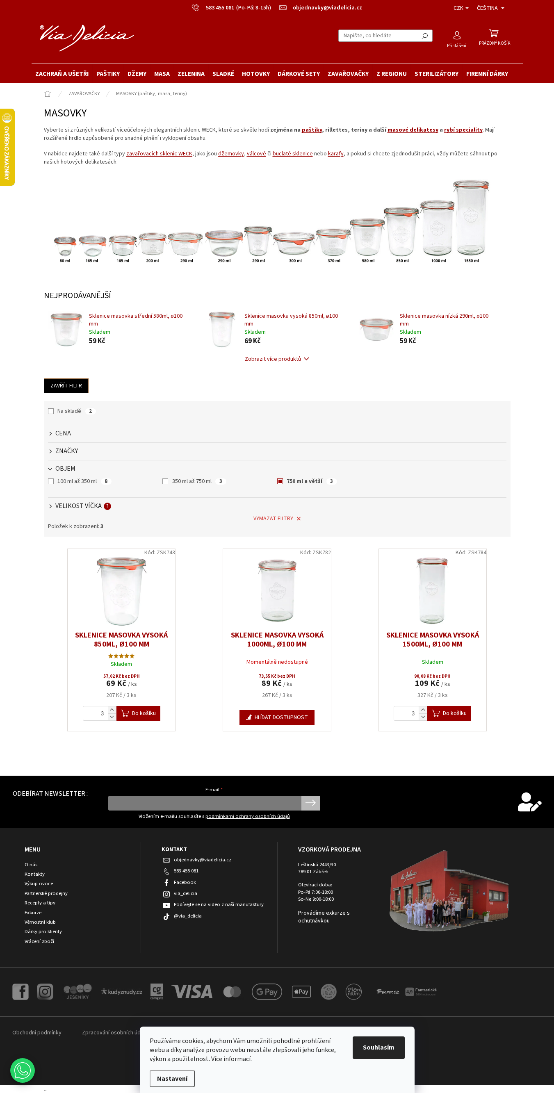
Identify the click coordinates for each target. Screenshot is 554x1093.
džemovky (231, 154)
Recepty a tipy (40, 902)
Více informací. (231, 1058)
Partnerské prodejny (46, 893)
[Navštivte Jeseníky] (77, 991)
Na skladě (74, 411)
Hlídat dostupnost (281, 717)
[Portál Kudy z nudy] (121, 991)
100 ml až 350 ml (82, 481)
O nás (31, 864)
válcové (256, 154)
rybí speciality (463, 130)
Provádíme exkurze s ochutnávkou (324, 917)
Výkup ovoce (39, 883)
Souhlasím (378, 1047)
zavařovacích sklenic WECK (159, 154)
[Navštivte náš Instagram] (45, 991)
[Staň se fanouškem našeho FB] (20, 991)
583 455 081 (186, 870)
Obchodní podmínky (37, 1033)
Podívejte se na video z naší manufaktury (219, 904)
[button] (22, 1070)
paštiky (312, 130)
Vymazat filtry (273, 519)
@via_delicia (188, 916)
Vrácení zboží (39, 941)
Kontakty (35, 874)
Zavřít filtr (66, 386)
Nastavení (172, 1078)
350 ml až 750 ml (197, 481)
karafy (336, 154)
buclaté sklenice (293, 154)
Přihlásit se (310, 803)
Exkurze (33, 912)
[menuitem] (62, 74)
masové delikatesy (413, 130)
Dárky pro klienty (43, 931)
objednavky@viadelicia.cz (202, 859)
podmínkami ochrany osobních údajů (247, 816)
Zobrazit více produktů (273, 359)
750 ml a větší (310, 481)
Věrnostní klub (40, 922)
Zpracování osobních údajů (115, 1033)
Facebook (185, 882)
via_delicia (185, 893)
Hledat (425, 35)
